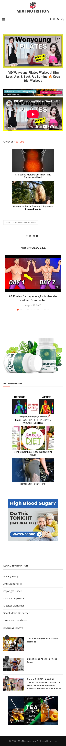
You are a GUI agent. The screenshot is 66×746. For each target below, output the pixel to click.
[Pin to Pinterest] (34, 235)
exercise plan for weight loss (21, 222)
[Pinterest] (58, 19)
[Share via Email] (37, 235)
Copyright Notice (12, 591)
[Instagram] (54, 19)
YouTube (19, 141)
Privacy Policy (10, 576)
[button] (8, 283)
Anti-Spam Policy (12, 583)
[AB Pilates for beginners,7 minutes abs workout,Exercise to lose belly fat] (33, 273)
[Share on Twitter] (30, 235)
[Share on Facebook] (27, 235)
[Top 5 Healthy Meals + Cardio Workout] (13, 644)
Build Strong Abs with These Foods (42, 660)
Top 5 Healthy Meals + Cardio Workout (42, 640)
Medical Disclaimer (13, 605)
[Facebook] (50, 19)
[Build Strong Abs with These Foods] (13, 664)
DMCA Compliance (13, 598)
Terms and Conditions (15, 620)
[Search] (62, 19)
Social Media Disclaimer (16, 613)
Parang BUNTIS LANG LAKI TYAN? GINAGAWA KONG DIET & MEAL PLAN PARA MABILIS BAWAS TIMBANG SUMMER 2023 (44, 684)
